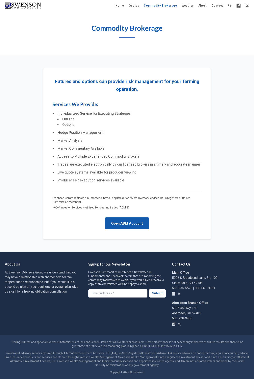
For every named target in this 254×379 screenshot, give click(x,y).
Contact (217, 5)
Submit (157, 293)
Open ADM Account (127, 223)
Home (119, 5)
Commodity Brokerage (160, 5)
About (202, 5)
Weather (188, 5)
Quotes (134, 5)
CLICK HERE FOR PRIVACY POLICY (161, 346)
